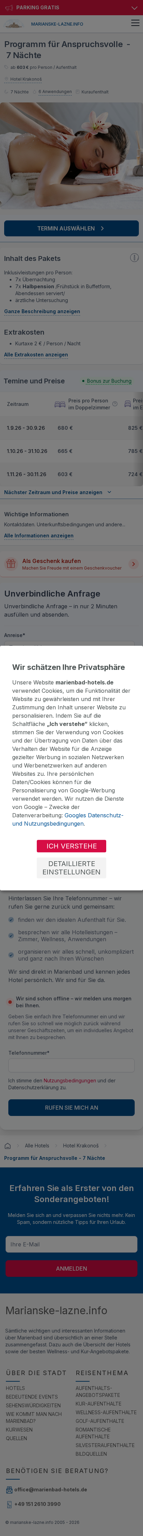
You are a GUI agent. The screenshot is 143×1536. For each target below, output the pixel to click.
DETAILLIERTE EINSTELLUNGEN (71, 868)
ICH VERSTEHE (72, 846)
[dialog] (71, 768)
